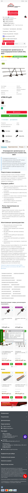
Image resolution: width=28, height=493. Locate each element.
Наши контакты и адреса (8, 41)
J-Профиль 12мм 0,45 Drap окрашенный (20, 385)
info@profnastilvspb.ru (8, 23)
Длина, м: (3, 105)
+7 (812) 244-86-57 (8, 19)
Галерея (16, 33)
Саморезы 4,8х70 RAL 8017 (20, 319)
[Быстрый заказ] (25, 331)
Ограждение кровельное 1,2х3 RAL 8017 (20, 352)
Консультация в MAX (9, 36)
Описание (4, 147)
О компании (6, 29)
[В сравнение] (12, 310)
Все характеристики (5, 126)
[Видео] (14, 56)
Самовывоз (5, 31)
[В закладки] (12, 308)
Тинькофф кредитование (10, 38)
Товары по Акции (12, 14)
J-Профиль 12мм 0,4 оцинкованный (6, 385)
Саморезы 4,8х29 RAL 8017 (7, 319)
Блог (14, 31)
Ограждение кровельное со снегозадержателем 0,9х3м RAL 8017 (14, 152)
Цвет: (2, 100)
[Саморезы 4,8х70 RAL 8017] (20, 312)
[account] (26, 1)
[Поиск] (24, 44)
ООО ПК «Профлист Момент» (21, 90)
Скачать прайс (13, 12)
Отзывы (22, 147)
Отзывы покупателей (8, 33)
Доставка (19, 29)
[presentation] (1, 319)
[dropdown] (2, 1)
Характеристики (13, 147)
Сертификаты (13, 29)
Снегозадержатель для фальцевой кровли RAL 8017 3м (7, 352)
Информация (5, 413)
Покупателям (5, 417)
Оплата (11, 31)
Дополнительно (5, 420)
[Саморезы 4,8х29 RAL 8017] (7, 312)
